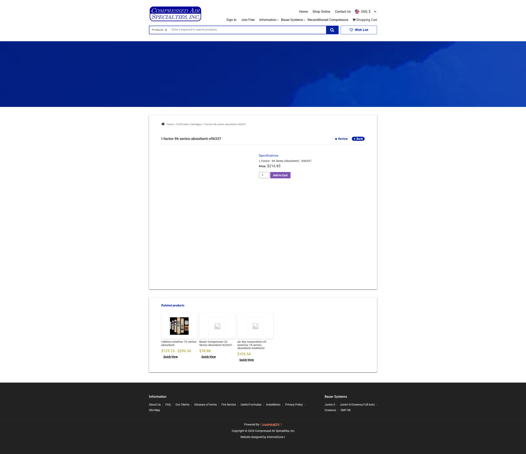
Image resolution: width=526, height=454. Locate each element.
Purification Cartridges (189, 124)
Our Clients (182, 404)
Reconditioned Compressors (328, 20)
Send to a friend (182, 245)
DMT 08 (346, 410)
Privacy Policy (294, 404)
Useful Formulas (251, 404)
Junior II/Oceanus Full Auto (357, 404)
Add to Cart (280, 175)
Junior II (330, 404)
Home (303, 12)
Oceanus (330, 410)
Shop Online (321, 12)
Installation (273, 404)
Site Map (154, 410)
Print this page (209, 245)
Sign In (231, 20)
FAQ (168, 404)
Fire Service (228, 404)
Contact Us (343, 12)
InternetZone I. (276, 437)
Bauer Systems (292, 20)
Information (267, 20)
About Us (155, 404)
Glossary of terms (205, 404)
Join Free (248, 20)
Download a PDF (236, 245)
